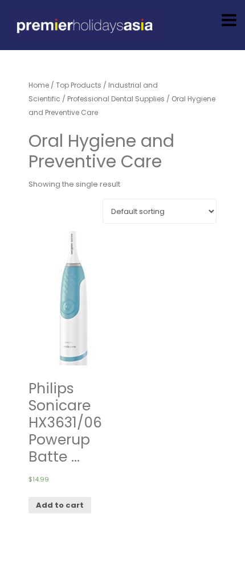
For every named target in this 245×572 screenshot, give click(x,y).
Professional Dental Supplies (116, 99)
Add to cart (60, 505)
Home (38, 85)
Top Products (78, 85)
